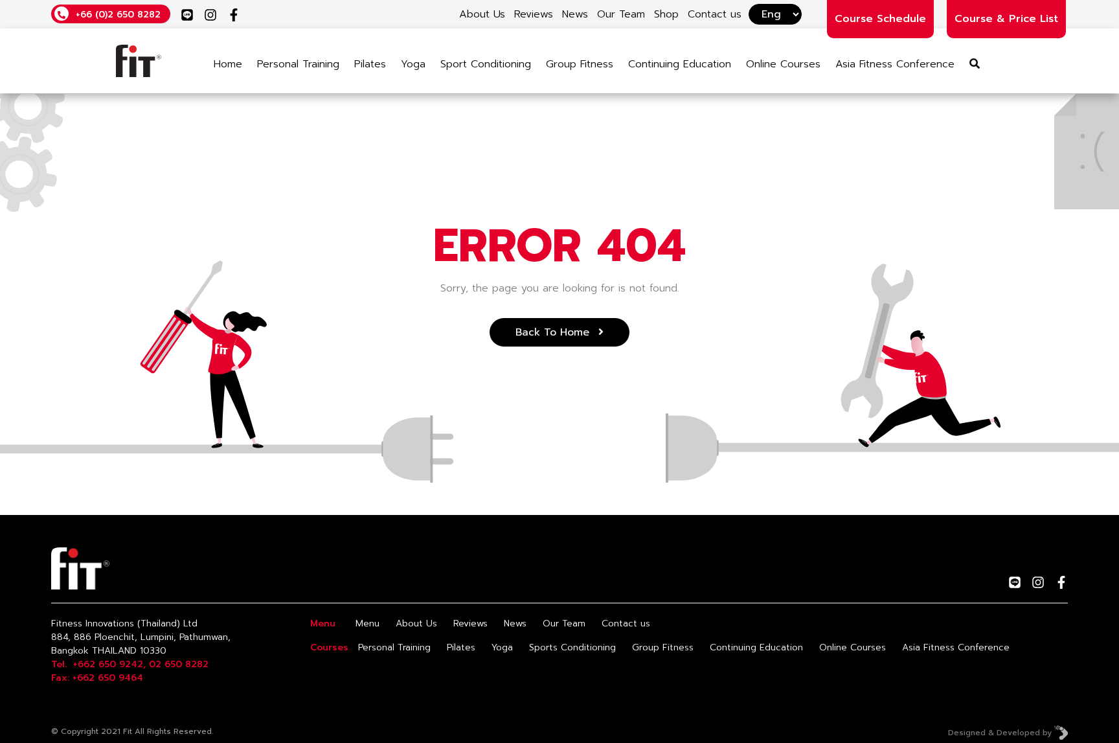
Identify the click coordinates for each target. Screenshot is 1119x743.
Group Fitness (579, 64)
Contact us (714, 14)
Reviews (533, 14)
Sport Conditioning (485, 64)
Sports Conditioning (572, 647)
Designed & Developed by (1001, 732)
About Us (482, 14)
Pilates (370, 64)
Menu (367, 623)
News (575, 14)
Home (228, 64)
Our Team (621, 14)
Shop (666, 14)
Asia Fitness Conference (895, 64)
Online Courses (783, 64)
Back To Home (554, 332)
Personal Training (298, 64)
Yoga (413, 64)
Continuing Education (679, 64)
